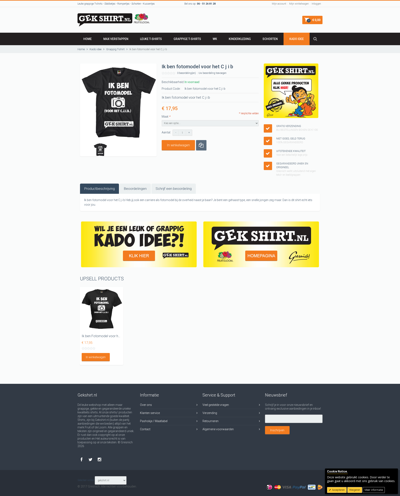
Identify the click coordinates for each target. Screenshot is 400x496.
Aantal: (166, 132)
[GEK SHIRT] (114, 15)
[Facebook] (82, 459)
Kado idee (296, 39)
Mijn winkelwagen (299, 3)
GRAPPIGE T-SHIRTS (187, 39)
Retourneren (210, 421)
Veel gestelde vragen (215, 404)
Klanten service (150, 413)
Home (87, 39)
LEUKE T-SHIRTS (151, 39)
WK (215, 39)
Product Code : (171, 88)
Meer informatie (374, 489)
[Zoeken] (315, 39)
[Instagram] (99, 459)
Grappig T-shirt (115, 49)
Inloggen (316, 3)
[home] (261, 244)
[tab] (99, 189)
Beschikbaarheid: (173, 82)
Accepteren (338, 489)
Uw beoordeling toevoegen (212, 73)
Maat (166, 116)
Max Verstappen (115, 39)
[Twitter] (90, 459)
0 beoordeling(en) (186, 73)
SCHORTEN (270, 39)
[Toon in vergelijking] (201, 145)
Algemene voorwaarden (218, 429)
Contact (145, 429)
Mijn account (279, 3)
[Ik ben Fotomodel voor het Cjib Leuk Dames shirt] (101, 309)
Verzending (209, 413)
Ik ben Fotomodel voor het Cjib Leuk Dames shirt (117, 336)
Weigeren (354, 489)
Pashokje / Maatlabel (154, 421)
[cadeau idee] (139, 244)
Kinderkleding (240, 39)
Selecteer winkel (86, 480)
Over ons (146, 404)
